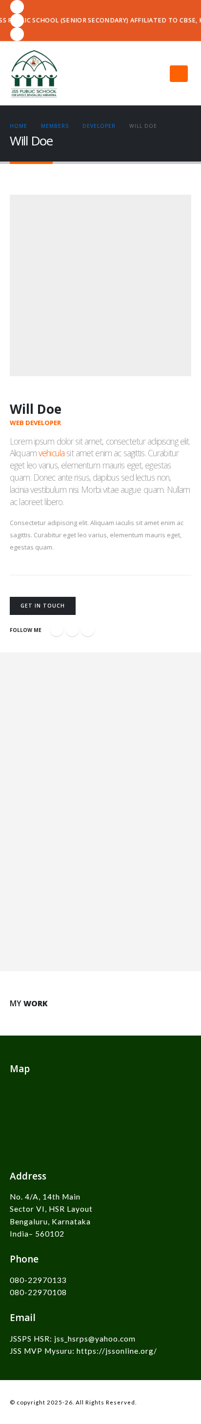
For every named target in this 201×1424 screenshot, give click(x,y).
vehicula (51, 453)
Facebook (56, 629)
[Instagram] (17, 34)
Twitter (72, 629)
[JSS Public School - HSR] (34, 73)
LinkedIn (88, 629)
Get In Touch (42, 605)
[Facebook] (17, 7)
